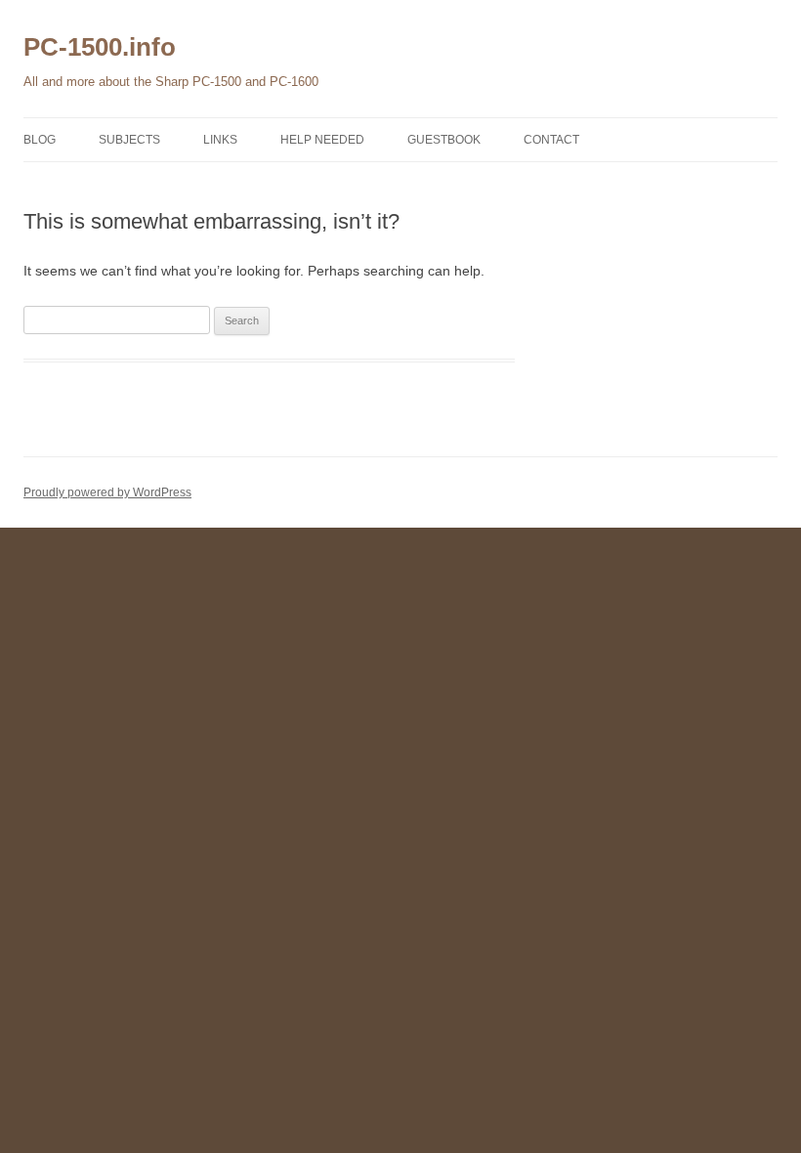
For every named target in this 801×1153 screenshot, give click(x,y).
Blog (39, 140)
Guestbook (444, 140)
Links (220, 140)
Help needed (322, 140)
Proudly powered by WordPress (107, 492)
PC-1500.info (99, 47)
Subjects (129, 140)
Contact (551, 140)
